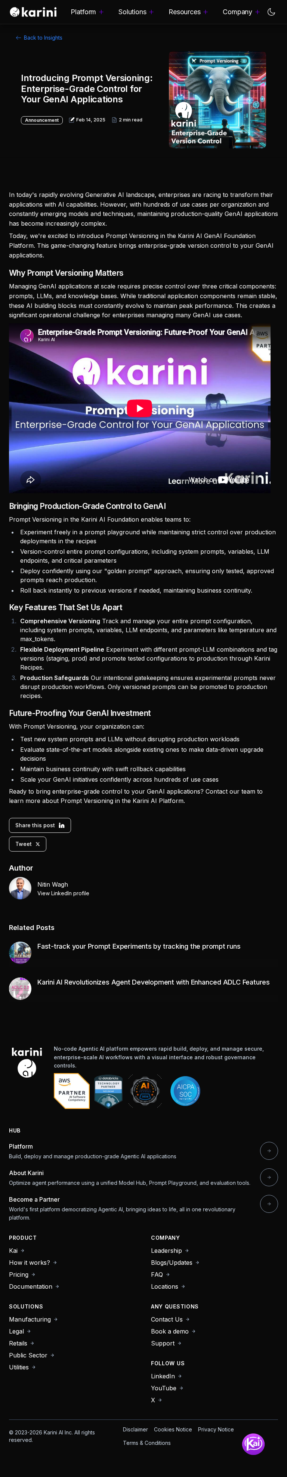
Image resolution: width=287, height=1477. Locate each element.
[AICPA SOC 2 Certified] (185, 1091)
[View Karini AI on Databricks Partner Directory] (108, 1091)
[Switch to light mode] (271, 12)
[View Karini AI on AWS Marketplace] (72, 1091)
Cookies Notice (173, 1429)
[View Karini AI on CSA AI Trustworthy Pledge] (145, 1091)
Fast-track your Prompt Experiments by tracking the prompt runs (139, 946)
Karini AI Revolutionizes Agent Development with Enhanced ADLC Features (153, 982)
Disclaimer (135, 1429)
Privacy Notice (216, 1429)
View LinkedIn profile (63, 893)
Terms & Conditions (147, 1443)
